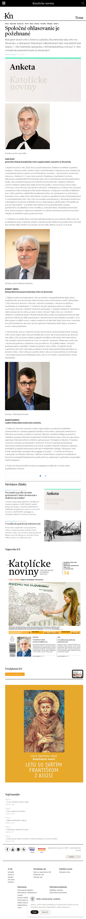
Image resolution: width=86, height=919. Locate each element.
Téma (7, 24)
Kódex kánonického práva (27, 903)
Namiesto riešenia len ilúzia (17, 829)
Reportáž (13, 24)
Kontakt (11, 872)
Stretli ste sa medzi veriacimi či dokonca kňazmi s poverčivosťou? (32, 839)
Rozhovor (20, 24)
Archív (71, 857)
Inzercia (11, 874)
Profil (27, 24)
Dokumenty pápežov (25, 890)
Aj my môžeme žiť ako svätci (18, 802)
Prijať (34, 912)
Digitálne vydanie (56, 890)
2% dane (11, 880)
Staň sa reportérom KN (42, 872)
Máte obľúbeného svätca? (17, 820)
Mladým (50, 24)
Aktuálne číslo (64, 872)
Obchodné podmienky (58, 892)
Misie (31, 24)
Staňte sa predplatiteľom (15, 674)
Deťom (56, 24)
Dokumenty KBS (23, 900)
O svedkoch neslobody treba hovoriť (22, 524)
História (11, 882)
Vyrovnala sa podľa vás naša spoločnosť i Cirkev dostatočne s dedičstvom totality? (21, 495)
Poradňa (43, 24)
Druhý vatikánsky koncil (26, 898)
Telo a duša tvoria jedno (16, 811)
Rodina (36, 24)
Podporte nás (38, 874)
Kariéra (10, 877)
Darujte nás (37, 877)
